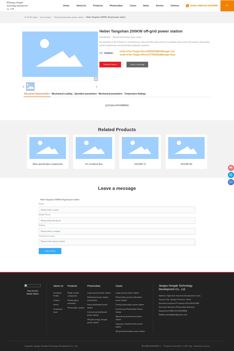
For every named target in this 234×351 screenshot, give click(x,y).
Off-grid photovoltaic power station (69, 17)
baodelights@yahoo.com (176, 315)
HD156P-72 (140, 164)
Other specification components (47, 164)
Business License (202, 346)
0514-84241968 (192, 303)
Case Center (45, 17)
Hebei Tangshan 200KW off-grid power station (59, 200)
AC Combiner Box (94, 164)
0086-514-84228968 (178, 311)
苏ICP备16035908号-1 (151, 346)
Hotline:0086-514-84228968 (204, 5)
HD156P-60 (186, 164)
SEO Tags (188, 346)
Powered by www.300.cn (173, 346)
